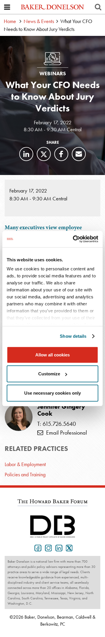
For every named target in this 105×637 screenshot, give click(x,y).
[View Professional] (19, 417)
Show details (73, 336)
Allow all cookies (52, 354)
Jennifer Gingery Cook (61, 410)
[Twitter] (44, 154)
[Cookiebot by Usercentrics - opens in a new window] (74, 239)
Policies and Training (25, 474)
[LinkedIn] (26, 154)
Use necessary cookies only (52, 392)
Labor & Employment (25, 464)
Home (10, 21)
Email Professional (65, 432)
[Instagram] (47, 547)
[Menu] (7, 7)
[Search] (98, 7)
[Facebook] (61, 154)
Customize (49, 373)
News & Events (39, 21)
